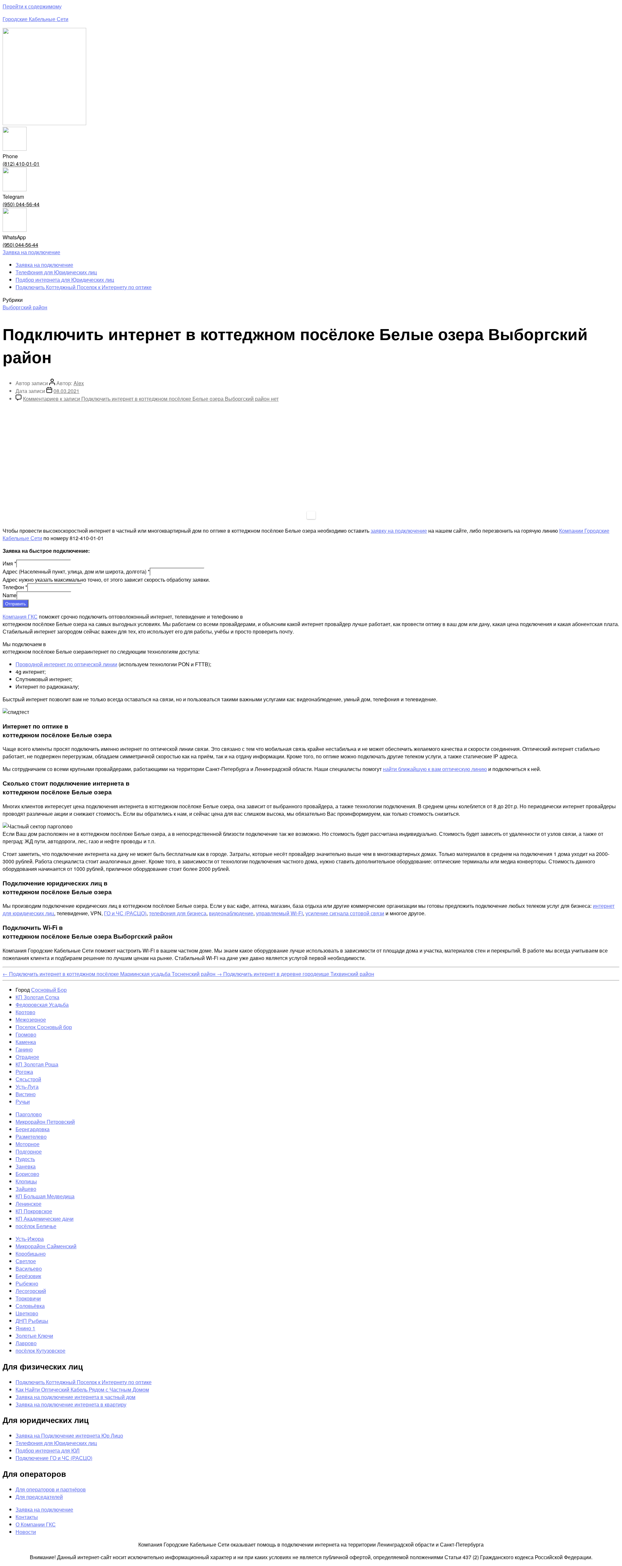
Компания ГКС (20, 616)
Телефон (15, 587)
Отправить (15, 603)
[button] (31, 252)
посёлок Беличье (36, 1226)
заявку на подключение (399, 530)
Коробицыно (31, 1253)
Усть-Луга (27, 1086)
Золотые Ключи (34, 1335)
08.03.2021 (66, 391)
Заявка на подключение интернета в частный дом (75, 1397)
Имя (9, 563)
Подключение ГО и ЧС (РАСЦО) (54, 1458)
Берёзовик (28, 1276)
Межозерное (31, 1019)
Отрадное (27, 1057)
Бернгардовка (33, 1129)
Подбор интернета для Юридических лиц (65, 279)
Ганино (24, 1049)
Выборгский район (25, 307)
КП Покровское (34, 1211)
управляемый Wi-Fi (279, 913)
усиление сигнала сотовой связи (344, 913)
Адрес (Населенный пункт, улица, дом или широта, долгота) (76, 571)
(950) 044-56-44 (21, 204)
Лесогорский (31, 1291)
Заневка (26, 1166)
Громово (26, 1034)
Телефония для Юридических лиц (56, 272)
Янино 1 (25, 1328)
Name (10, 595)
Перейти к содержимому (32, 6)
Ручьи (23, 1101)
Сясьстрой (28, 1079)
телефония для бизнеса (177, 913)
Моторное (28, 1144)
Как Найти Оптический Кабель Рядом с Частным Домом (82, 1389)
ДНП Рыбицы (32, 1320)
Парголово (29, 1114)
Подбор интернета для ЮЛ (48, 1450)
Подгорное (29, 1151)
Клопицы (26, 1181)
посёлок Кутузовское (40, 1350)
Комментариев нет (151, 398)
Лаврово (26, 1343)
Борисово (27, 1174)
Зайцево (26, 1188)
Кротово (25, 1012)
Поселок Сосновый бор (44, 1027)
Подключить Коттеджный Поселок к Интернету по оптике (84, 287)
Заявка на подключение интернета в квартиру (71, 1404)
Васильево (29, 1268)
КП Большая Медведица (45, 1196)
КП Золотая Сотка (37, 997)
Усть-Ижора (30, 1238)
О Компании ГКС (36, 1524)
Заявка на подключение (44, 264)
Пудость (25, 1159)
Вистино (26, 1094)
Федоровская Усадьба (42, 1004)
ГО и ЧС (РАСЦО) (125, 913)
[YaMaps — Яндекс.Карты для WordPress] (311, 515)
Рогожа (24, 1071)
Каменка (26, 1042)
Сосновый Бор (49, 989)
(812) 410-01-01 (21, 163)
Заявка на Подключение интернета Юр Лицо (69, 1435)
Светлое (26, 1261)
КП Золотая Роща (37, 1064)
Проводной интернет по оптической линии (66, 664)
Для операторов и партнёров (51, 1489)
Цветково (27, 1313)
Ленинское (28, 1203)
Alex (79, 383)
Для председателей (39, 1497)
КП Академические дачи (45, 1218)
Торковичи (28, 1298)
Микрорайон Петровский (45, 1121)
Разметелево (31, 1136)
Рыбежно (27, 1283)
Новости (26, 1532)
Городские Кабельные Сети (35, 19)
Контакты (27, 1517)
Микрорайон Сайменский (46, 1246)
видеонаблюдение (231, 913)
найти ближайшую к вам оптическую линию (435, 769)
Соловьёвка (30, 1306)
